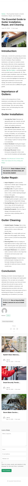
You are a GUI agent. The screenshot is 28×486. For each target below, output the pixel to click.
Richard (6, 315)
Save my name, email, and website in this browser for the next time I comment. (14, 465)
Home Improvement (7, 321)
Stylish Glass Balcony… (11, 355)
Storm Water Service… (11, 412)
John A (8, 360)
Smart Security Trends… (11, 382)
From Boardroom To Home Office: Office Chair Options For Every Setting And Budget (13, 160)
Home (3, 14)
